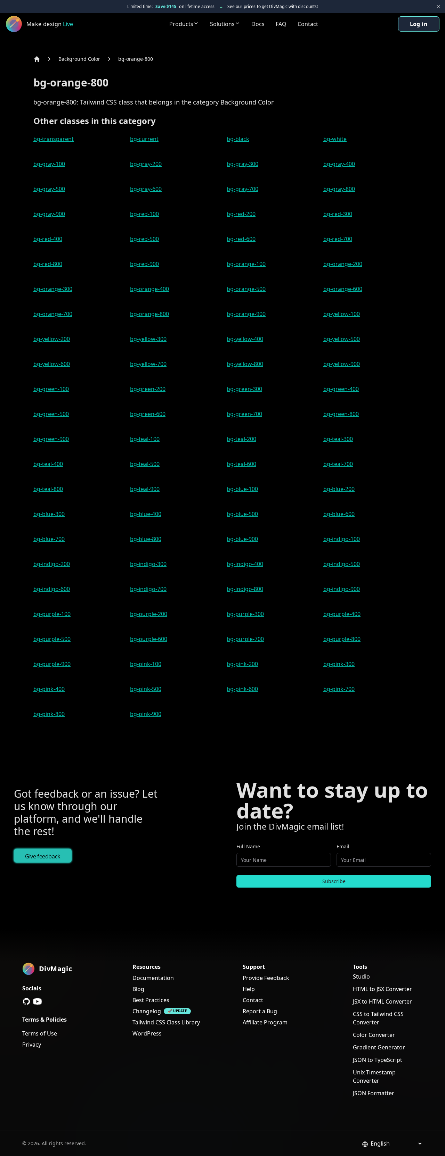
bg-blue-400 (145, 514)
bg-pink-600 (242, 689)
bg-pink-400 (49, 689)
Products (181, 24)
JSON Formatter (373, 1093)
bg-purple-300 (245, 614)
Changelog (146, 1011)
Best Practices (150, 1000)
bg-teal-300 (338, 439)
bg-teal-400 (48, 464)
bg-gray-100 (49, 164)
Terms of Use (39, 1033)
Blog (138, 989)
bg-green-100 (51, 389)
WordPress (147, 1033)
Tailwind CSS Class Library (166, 1022)
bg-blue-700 (49, 539)
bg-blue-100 (242, 489)
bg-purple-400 (342, 614)
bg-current (144, 139)
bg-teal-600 (241, 464)
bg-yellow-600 (51, 364)
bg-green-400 (341, 389)
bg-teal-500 (145, 464)
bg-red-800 (47, 264)
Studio (361, 976)
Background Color (79, 59)
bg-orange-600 (342, 289)
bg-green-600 (147, 414)
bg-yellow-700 (148, 364)
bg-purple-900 (52, 664)
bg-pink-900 (145, 714)
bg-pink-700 (339, 689)
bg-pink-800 (49, 714)
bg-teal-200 (241, 439)
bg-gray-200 (146, 164)
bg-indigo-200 (51, 564)
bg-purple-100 (52, 614)
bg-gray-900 (49, 214)
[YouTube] (37, 1001)
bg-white (335, 139)
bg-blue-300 (49, 514)
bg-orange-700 (52, 314)
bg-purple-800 (342, 639)
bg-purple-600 (148, 639)
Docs (258, 24)
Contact (308, 24)
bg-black (238, 139)
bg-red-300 (337, 214)
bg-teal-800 (48, 489)
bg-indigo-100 (341, 539)
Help (249, 989)
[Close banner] (438, 6)
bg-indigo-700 (148, 589)
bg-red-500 (144, 239)
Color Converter (374, 1035)
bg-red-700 (337, 239)
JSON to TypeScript (377, 1060)
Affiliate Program (265, 1022)
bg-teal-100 (145, 439)
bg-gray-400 (339, 164)
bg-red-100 (144, 214)
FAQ (281, 24)
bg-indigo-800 (245, 589)
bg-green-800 (341, 414)
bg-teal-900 (145, 489)
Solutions (222, 24)
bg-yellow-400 (245, 339)
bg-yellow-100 (341, 314)
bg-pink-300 (339, 664)
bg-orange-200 (342, 264)
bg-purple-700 (245, 639)
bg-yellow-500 (341, 339)
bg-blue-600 (339, 514)
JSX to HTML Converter (382, 1001)
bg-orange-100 (246, 264)
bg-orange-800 (135, 59)
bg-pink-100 (145, 664)
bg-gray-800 (339, 189)
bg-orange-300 (52, 289)
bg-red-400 (47, 239)
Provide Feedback (266, 978)
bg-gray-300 (242, 164)
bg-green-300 (244, 389)
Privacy (31, 1044)
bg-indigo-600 (51, 589)
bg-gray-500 (49, 189)
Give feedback (42, 856)
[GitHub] (26, 1001)
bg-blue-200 (339, 489)
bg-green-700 (244, 414)
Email (343, 846)
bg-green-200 (147, 389)
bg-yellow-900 (341, 364)
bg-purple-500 (52, 639)
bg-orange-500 (246, 289)
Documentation (153, 978)
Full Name (248, 846)
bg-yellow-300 (148, 339)
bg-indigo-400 (245, 564)
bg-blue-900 (242, 539)
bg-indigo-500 (341, 564)
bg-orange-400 (149, 289)
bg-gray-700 (242, 189)
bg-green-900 (51, 439)
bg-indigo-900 (341, 589)
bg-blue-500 (242, 514)
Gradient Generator (379, 1047)
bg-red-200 (241, 214)
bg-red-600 (241, 239)
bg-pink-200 (242, 664)
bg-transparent (53, 139)
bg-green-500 (51, 414)
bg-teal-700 (338, 464)
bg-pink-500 (145, 689)
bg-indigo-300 (148, 564)
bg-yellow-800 (245, 364)
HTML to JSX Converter (382, 989)
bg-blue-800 (145, 539)
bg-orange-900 (246, 314)
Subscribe (334, 881)
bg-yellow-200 (51, 339)
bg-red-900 (144, 264)
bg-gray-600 (146, 189)
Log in (419, 24)
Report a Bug (260, 1011)
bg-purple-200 (148, 614)
